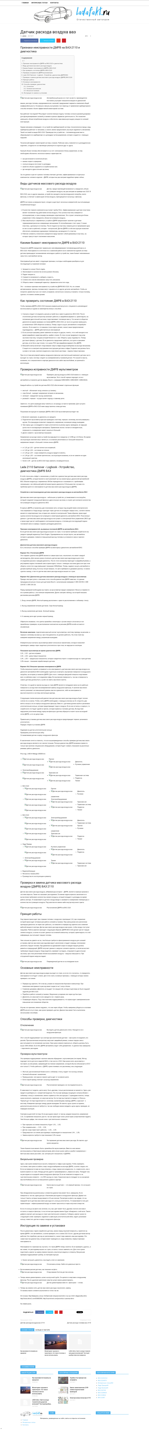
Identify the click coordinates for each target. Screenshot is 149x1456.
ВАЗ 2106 (101, 1397)
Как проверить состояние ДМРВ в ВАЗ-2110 (37, 70)
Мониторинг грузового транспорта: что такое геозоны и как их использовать (55, 1353)
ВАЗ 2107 (102, 1390)
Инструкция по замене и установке (35, 93)
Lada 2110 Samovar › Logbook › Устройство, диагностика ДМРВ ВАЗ (45, 75)
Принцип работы (28, 80)
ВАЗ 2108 (102, 1395)
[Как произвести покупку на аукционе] (31, 1341)
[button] (126, 3)
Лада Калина (103, 1388)
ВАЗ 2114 (102, 1380)
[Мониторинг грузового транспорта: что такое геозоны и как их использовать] (56, 1341)
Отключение (30, 86)
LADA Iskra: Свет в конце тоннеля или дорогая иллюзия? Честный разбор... (42, 1402)
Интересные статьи (39, 3)
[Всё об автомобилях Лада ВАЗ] (74, 14)
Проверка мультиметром (34, 88)
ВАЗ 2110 (102, 1378)
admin (24, 36)
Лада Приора (103, 1385)
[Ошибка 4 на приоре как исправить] (63, 1380)
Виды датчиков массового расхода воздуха (37, 66)
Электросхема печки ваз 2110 (80, 1398)
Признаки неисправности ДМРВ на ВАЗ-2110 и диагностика (43, 63)
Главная (25, 3)
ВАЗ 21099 (102, 1392)
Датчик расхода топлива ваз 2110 (79, 1323)
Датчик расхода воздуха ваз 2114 (32, 1323)
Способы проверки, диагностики (34, 84)
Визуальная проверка (33, 90)
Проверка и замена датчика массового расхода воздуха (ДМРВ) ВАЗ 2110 (47, 77)
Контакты (54, 3)
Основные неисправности (31, 82)
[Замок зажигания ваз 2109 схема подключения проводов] (63, 1390)
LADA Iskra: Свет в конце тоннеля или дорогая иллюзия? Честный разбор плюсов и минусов (79, 1353)
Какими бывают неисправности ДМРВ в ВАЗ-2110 (39, 68)
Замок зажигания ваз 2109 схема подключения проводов (79, 1389)
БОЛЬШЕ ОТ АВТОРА (43, 1330)
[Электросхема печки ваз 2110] (63, 1400)
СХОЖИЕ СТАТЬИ (27, 1330)
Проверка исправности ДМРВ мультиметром (38, 72)
